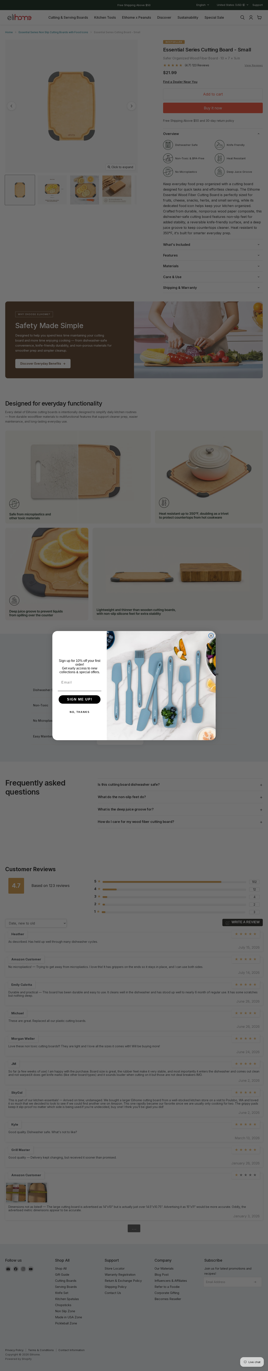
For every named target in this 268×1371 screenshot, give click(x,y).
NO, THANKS (80, 712)
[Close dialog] (211, 635)
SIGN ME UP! (79, 699)
